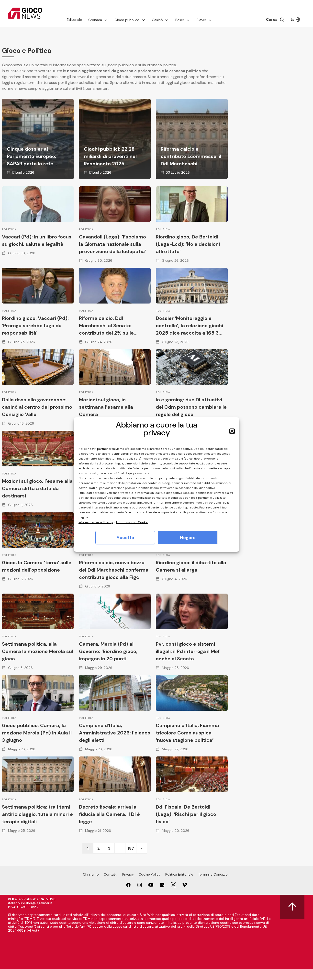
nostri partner (98, 449)
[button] (232, 431)
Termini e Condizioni (214, 874)
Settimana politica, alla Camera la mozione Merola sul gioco (37, 651)
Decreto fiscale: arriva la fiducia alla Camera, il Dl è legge (109, 814)
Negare (188, 538)
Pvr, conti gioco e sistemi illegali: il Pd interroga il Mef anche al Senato (188, 651)
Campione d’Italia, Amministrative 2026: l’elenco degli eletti (114, 732)
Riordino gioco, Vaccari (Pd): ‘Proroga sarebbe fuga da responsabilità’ (35, 325)
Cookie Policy (149, 874)
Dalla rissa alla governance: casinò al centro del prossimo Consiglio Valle (37, 406)
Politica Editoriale (179, 874)
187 (131, 848)
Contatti (110, 874)
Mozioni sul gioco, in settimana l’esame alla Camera (106, 406)
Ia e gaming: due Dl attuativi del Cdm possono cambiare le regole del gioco (191, 406)
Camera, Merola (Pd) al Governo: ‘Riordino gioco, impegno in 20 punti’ (108, 651)
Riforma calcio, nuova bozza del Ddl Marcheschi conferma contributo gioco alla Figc (113, 569)
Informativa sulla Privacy (95, 522)
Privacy (128, 874)
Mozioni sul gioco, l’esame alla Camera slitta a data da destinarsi (37, 488)
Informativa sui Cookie (132, 522)
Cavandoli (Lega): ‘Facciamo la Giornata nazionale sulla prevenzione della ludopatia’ (112, 244)
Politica (9, 229)
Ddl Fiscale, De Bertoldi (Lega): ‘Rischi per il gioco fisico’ (186, 814)
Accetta (125, 538)
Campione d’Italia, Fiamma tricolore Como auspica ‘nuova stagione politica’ (187, 732)
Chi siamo (91, 874)
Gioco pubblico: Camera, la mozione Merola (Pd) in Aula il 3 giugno (37, 732)
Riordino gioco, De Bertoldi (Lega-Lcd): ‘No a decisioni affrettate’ (188, 244)
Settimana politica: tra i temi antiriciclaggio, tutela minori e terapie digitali (37, 814)
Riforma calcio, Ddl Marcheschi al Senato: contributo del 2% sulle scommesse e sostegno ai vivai (110, 333)
